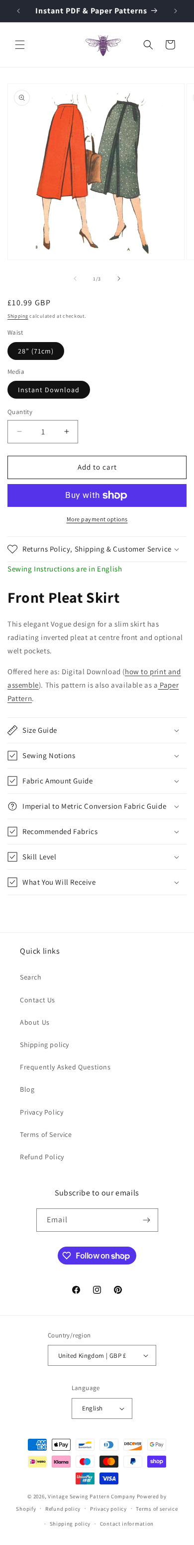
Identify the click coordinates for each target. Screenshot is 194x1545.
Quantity (19, 412)
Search (31, 977)
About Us (35, 1022)
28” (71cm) (36, 351)
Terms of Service (46, 1134)
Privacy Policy (41, 1112)
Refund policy (63, 1508)
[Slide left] (75, 278)
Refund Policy (42, 1156)
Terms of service (157, 1508)
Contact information (127, 1523)
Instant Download (49, 389)
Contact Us (37, 999)
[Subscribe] (147, 1220)
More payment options (97, 519)
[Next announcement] (176, 11)
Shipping (17, 316)
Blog (27, 1089)
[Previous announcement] (18, 11)
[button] (20, 45)
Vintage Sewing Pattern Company (91, 1496)
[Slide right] (119, 278)
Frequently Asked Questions (65, 1066)
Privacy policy (108, 1508)
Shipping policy (44, 1044)
